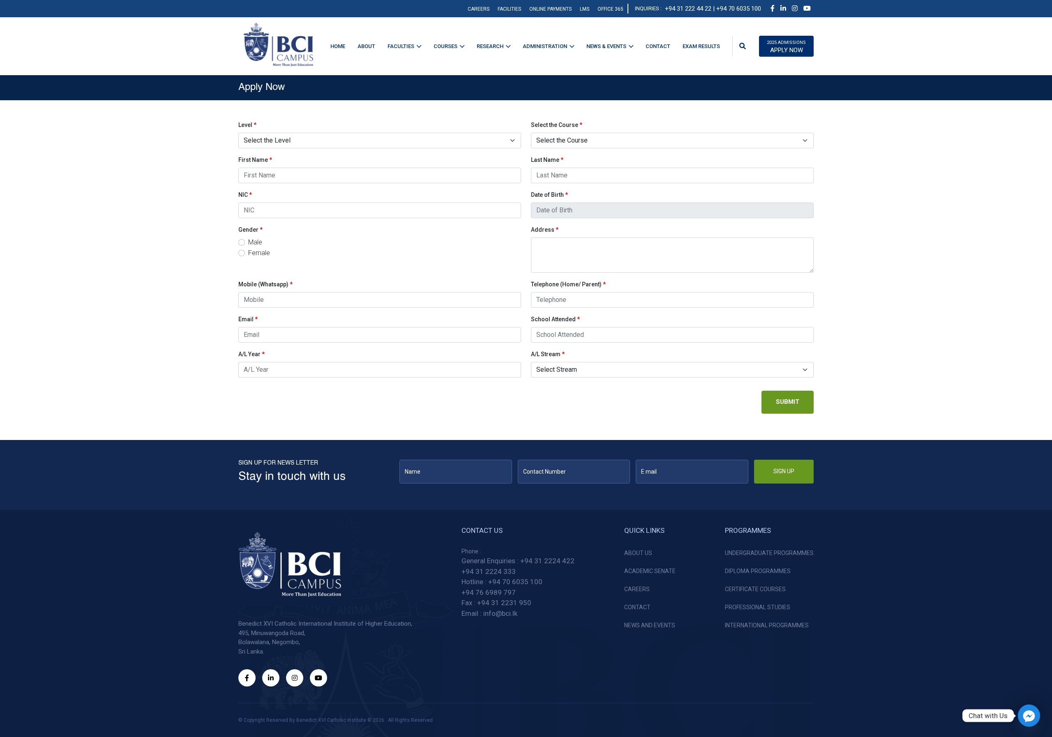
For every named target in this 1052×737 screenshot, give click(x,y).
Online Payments (550, 9)
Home (337, 46)
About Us (638, 553)
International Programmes (767, 625)
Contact (658, 46)
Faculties (401, 46)
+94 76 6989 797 (488, 592)
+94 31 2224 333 (488, 571)
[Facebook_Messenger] (1029, 716)
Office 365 (610, 9)
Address (544, 229)
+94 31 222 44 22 (688, 8)
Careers (478, 9)
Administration (545, 46)
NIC (245, 194)
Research (490, 46)
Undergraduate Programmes (769, 553)
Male (255, 242)
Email (248, 319)
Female (259, 253)
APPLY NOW (786, 47)
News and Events (649, 625)
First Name (255, 160)
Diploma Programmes (758, 571)
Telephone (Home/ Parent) (568, 284)
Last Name (547, 160)
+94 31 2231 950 (504, 603)
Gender (250, 229)
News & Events (606, 46)
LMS (584, 9)
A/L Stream (548, 354)
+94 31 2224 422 (547, 561)
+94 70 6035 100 (515, 582)
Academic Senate (650, 571)
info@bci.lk (500, 613)
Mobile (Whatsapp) (265, 284)
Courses (445, 46)
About (366, 46)
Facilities (509, 9)
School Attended (555, 319)
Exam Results (701, 46)
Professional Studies (757, 607)
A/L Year (251, 354)
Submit (787, 401)
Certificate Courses (755, 589)
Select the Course (556, 125)
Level (247, 125)
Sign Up (783, 471)
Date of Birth (549, 194)
